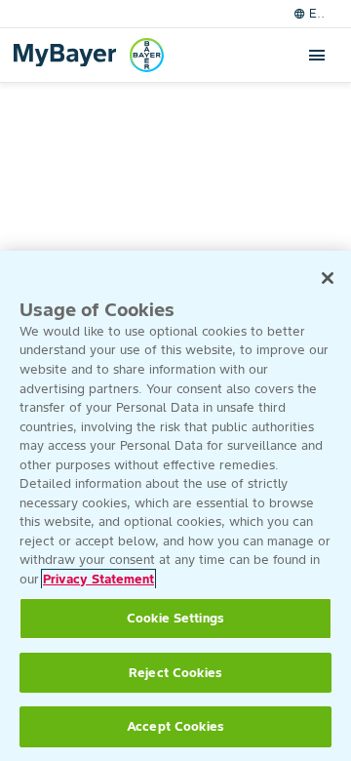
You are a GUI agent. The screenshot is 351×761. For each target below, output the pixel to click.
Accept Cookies (175, 726)
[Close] (327, 278)
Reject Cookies (175, 672)
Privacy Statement (98, 579)
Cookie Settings (175, 618)
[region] (175, 506)
